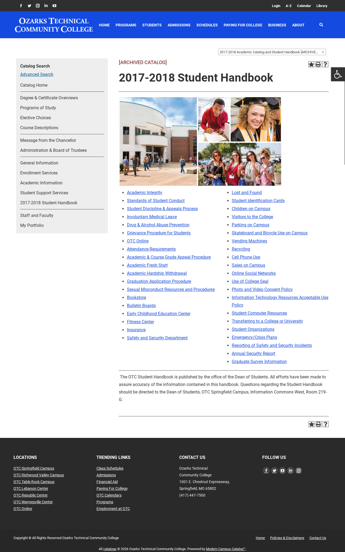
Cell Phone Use (246, 257)
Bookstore (136, 297)
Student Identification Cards (258, 200)
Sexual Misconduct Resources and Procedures (171, 289)
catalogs (109, 549)
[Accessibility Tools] (338, 74)
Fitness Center (140, 321)
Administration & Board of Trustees (53, 150)
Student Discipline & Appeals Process (162, 208)
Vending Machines (249, 241)
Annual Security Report (253, 353)
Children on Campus (251, 208)
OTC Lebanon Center (30, 488)
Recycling (241, 249)
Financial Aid (107, 482)
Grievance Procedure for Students (159, 232)
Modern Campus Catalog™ (226, 549)
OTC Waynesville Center (33, 502)
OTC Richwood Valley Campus (38, 475)
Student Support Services (44, 192)
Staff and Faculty (36, 215)
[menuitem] (276, 5)
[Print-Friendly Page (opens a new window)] (318, 64)
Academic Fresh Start (147, 265)
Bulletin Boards (141, 305)
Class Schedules (109, 468)
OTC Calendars (109, 495)
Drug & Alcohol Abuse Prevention (158, 224)
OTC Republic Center (30, 495)
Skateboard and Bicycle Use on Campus (270, 232)
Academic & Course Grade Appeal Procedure (169, 257)
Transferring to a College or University (267, 321)
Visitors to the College (252, 216)
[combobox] (272, 52)
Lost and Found (247, 192)
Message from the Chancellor (48, 140)
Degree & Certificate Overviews (49, 97)
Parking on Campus (250, 224)
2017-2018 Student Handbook (48, 202)
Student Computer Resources (259, 313)
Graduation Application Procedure (159, 281)
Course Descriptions (39, 127)
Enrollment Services (39, 172)
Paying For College (111, 488)
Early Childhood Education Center (158, 313)
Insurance (136, 329)
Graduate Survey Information (259, 361)
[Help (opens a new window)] (325, 64)
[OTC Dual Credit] (53, 25)
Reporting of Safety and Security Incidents (272, 345)
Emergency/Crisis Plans (254, 337)
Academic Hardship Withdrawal (157, 273)
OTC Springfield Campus (33, 468)
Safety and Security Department (157, 337)
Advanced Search (36, 74)
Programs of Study (38, 107)
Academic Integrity (144, 192)
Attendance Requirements (151, 249)
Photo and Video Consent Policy (262, 289)
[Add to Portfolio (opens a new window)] (311, 64)
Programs (104, 502)
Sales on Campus (248, 265)
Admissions (106, 475)
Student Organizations (253, 329)
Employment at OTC (113, 509)
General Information (39, 163)
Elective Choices (35, 117)
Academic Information (41, 182)
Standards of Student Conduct (156, 200)
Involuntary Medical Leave (152, 216)
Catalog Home (33, 85)
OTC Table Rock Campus (33, 482)
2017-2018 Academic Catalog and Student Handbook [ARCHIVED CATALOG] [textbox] (273, 52)
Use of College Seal (250, 281)
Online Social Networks (254, 273)
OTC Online (138, 241)
